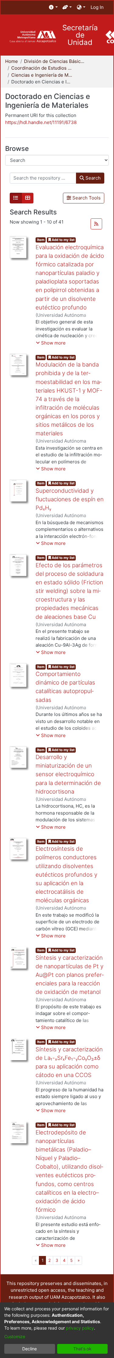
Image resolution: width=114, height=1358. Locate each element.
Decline (29, 1348)
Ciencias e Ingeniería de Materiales (41, 75)
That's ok (82, 1348)
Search (92, 178)
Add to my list (62, 240)
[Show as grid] (28, 198)
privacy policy (80, 1328)
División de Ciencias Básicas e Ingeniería (54, 61)
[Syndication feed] (96, 223)
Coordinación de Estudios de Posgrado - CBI (41, 68)
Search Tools (86, 198)
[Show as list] (16, 198)
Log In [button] (97, 7)
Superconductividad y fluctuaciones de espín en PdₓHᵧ (70, 499)
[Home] (33, 37)
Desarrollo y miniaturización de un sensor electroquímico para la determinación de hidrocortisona (68, 774)
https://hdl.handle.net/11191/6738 (41, 122)
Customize (14, 1336)
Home (11, 61)
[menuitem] (53, 7)
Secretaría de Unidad (80, 35)
